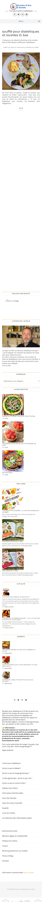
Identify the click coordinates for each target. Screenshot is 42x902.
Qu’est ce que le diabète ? (11, 768)
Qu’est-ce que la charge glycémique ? (15, 773)
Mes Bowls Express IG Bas (12, 541)
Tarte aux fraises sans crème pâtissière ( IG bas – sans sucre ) (20, 665)
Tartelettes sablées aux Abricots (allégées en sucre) (18, 650)
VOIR (21, 108)
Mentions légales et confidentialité (14, 836)
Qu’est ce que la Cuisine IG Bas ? (14, 783)
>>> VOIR (5, 418)
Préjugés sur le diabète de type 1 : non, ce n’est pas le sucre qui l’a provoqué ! (21, 619)
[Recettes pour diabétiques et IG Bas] (21, 9)
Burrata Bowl (7, 472)
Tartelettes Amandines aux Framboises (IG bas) (19, 444)
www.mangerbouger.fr (23, 746)
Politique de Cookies (9, 841)
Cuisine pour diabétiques (11, 763)
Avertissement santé (10, 740)
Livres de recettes (8, 813)
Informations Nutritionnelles (12, 793)
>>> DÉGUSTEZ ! (7, 653)
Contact (5, 846)
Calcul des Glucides (9, 798)
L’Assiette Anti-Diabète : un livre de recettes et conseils (20, 511)
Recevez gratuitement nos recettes (14, 851)
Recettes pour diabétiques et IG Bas (15, 711)
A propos (5, 861)
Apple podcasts (7, 750)
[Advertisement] (21, 200)
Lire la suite (6, 365)
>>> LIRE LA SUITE (7, 607)
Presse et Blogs (7, 856)
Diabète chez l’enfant (10, 788)
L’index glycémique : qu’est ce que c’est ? (17, 778)
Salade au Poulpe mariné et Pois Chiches (18, 416)
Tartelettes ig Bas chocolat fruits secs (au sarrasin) (17, 680)
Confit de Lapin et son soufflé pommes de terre (21, 47)
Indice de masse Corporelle (12, 803)
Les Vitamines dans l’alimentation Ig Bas (17, 818)
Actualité (5, 808)
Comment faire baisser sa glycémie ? (16, 597)
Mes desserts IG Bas (10, 571)
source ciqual (29, 872)
